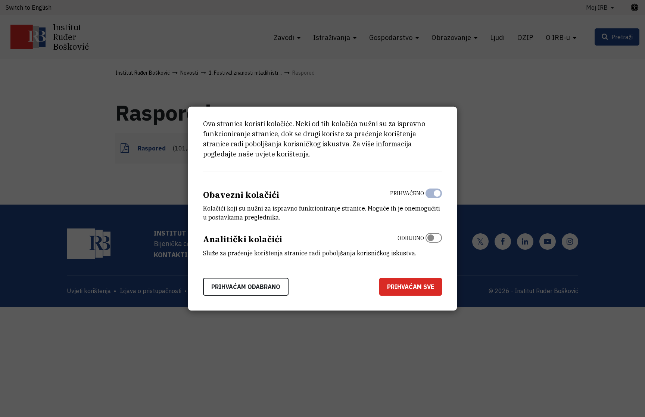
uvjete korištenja (282, 153)
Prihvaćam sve (410, 286)
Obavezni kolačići (241, 194)
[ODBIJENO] (434, 244)
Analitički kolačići (242, 239)
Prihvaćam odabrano (245, 286)
